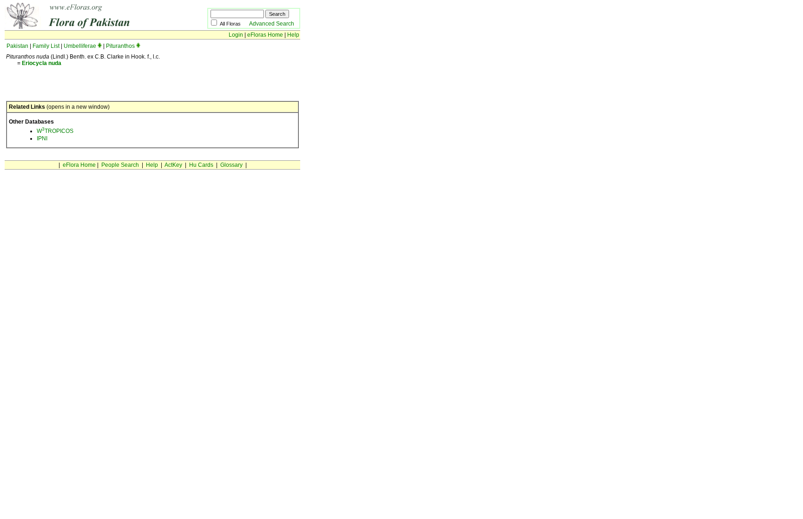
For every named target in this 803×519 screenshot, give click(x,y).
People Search (120, 165)
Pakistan (17, 46)
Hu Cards (201, 165)
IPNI (42, 138)
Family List (46, 46)
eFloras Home (265, 35)
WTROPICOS (55, 131)
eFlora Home (79, 165)
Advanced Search (271, 23)
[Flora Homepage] (92, 27)
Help (293, 35)
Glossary (231, 165)
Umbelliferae (80, 46)
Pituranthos (120, 46)
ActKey (173, 165)
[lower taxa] (100, 46)
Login (236, 35)
